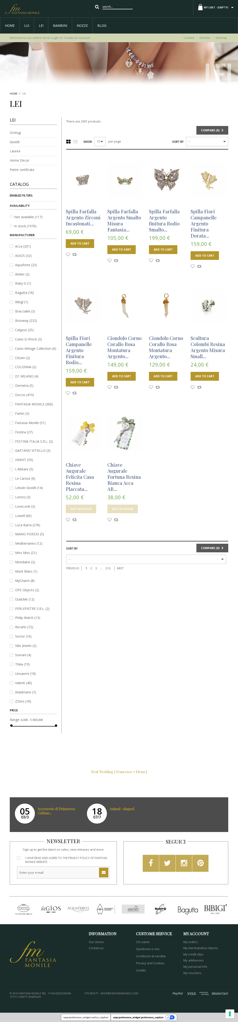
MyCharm (25, 580)
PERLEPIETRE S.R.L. (32, 608)
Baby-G (23, 283)
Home (10, 25)
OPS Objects (27, 590)
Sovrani (23, 655)
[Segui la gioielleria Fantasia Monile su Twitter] (167, 864)
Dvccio (24, 395)
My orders (190, 942)
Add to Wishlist (68, 255)
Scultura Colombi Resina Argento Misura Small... (208, 347)
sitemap (221, 38)
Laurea (15, 151)
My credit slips (193, 954)
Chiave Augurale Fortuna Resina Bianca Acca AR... (124, 477)
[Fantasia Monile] (22, 8)
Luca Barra (27, 525)
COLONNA (25, 367)
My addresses (193, 960)
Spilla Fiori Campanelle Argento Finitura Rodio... (79, 350)
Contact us (96, 948)
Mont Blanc (26, 571)
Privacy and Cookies (150, 963)
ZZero (23, 701)
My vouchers (192, 973)
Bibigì (21, 302)
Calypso (24, 330)
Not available (28, 217)
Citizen (22, 358)
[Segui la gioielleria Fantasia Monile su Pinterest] (200, 864)
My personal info (195, 966)
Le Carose (25, 478)
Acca (23, 246)
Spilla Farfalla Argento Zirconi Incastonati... (83, 217)
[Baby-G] (160, 909)
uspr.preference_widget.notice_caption (85, 1017)
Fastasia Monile (30, 423)
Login (55, 38)
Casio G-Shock (28, 339)
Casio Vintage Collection (35, 348)
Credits (141, 970)
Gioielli (15, 142)
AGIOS (23, 255)
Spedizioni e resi (147, 949)
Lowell (23, 515)
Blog (101, 25)
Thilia (22, 664)
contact (189, 38)
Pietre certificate (22, 169)
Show (87, 142)
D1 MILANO (26, 376)
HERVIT (24, 460)
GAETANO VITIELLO (32, 450)
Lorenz (22, 497)
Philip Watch (27, 617)
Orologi (15, 132)
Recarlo (24, 627)
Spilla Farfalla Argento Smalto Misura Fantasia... (124, 220)
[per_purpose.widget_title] (229, 1013)
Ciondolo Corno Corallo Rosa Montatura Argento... (124, 347)
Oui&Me (24, 599)
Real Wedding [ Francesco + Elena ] (119, 771)
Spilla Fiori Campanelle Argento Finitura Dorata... (204, 223)
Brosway (26, 320)
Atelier (22, 274)
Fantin (22, 413)
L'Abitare (24, 469)
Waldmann (25, 692)
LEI (41, 25)
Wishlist (204, 38)
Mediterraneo (28, 543)
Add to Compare (74, 255)
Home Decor (19, 160)
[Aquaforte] (78, 909)
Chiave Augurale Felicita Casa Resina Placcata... (80, 477)
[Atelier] (133, 909)
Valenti (23, 683)
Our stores (96, 942)
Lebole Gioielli (29, 488)
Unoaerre (25, 673)
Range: (15, 720)
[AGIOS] (51, 909)
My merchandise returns (200, 948)
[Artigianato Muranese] (105, 909)
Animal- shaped (122, 808)
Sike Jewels (25, 645)
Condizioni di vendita (150, 956)
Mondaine (25, 562)
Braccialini (25, 311)
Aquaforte (26, 265)
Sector (23, 636)
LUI (26, 25)
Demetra (24, 385)
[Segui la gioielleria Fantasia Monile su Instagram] (184, 864)
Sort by (178, 142)
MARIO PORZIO (29, 534)
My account (196, 933)
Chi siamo (143, 942)
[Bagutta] (188, 909)
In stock (25, 226)
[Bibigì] (215, 909)
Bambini (60, 25)
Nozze (82, 25)
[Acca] (23, 909)
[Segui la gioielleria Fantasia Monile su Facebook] (151, 864)
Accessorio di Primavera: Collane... (56, 810)
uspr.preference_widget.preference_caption (138, 1017)
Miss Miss (26, 552)
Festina (24, 432)
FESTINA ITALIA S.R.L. (34, 441)
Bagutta (24, 292)
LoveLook (25, 506)
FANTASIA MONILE (34, 404)
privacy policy (78, 858)
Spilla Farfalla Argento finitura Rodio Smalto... (164, 220)
